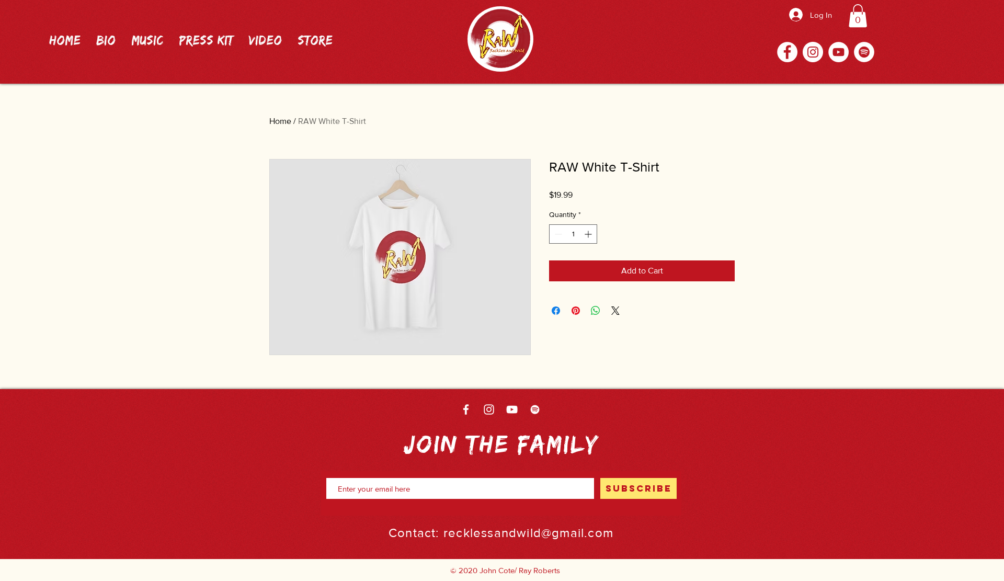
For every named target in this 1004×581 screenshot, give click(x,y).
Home (280, 121)
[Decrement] (557, 234)
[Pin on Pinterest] (575, 310)
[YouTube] (838, 52)
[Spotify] (864, 52)
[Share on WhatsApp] (595, 310)
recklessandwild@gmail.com (528, 533)
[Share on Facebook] (556, 310)
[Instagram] (813, 52)
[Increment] (589, 234)
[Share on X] (615, 310)
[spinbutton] (573, 234)
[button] (858, 15)
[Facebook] (787, 52)
